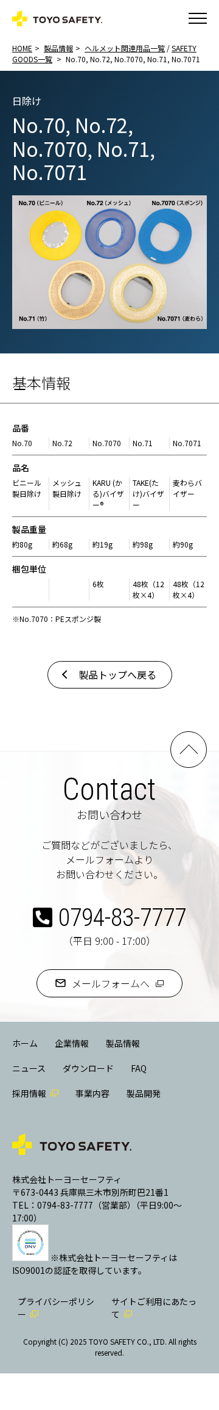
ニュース (29, 1068)
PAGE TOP (188, 749)
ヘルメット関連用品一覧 (125, 48)
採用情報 (29, 1093)
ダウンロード (88, 1068)
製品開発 (144, 1093)
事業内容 (92, 1093)
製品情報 (58, 48)
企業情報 (72, 1043)
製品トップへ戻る (117, 674)
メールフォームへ (111, 983)
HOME (22, 48)
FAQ (139, 1068)
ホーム (25, 1043)
